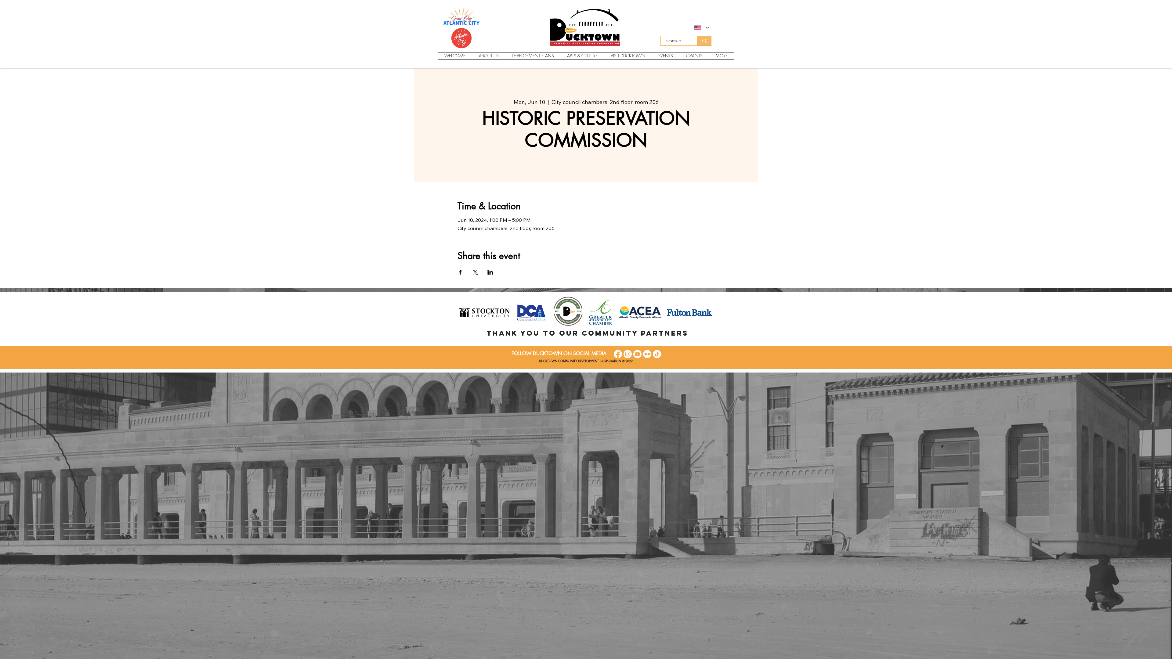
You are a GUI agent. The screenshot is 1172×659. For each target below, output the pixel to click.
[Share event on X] (475, 272)
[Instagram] (628, 354)
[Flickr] (647, 354)
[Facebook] (618, 354)
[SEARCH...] (704, 40)
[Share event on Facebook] (460, 272)
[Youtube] (637, 354)
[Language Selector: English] (701, 27)
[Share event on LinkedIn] (490, 272)
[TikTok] (657, 354)
